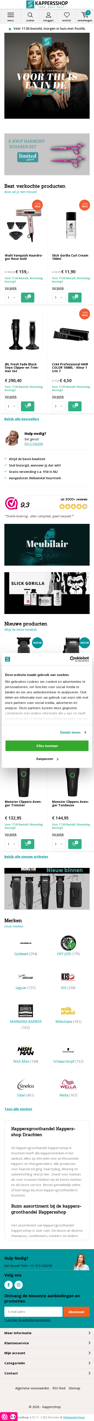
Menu (10, 20)
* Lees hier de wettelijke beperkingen (27, 1320)
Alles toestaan (47, 745)
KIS (68, 987)
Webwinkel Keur (74, 1417)
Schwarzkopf (68, 1061)
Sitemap (74, 1388)
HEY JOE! (68, 953)
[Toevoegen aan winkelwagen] (27, 297)
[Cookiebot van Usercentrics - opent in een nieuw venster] (70, 659)
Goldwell (25, 953)
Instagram (18, 1285)
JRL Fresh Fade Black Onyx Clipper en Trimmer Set (22, 367)
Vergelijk (11, 288)
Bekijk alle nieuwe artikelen (26, 856)
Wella (68, 1095)
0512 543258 (33, 444)
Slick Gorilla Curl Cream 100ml (70, 257)
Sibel (25, 1095)
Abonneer (77, 1312)
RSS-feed (58, 1388)
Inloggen (48, 20)
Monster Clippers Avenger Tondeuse (70, 803)
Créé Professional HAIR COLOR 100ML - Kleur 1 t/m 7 (70, 367)
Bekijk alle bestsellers (21, 419)
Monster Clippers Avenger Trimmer (23, 803)
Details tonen (70, 732)
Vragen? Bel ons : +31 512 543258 (49, 28)
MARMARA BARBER (26, 1024)
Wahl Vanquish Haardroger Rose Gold (24, 257)
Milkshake (68, 1021)
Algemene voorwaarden (32, 1388)
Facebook (8, 1285)
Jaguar (26, 987)
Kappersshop (51, 1407)
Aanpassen (44, 759)
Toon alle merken (18, 1109)
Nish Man (25, 1061)
